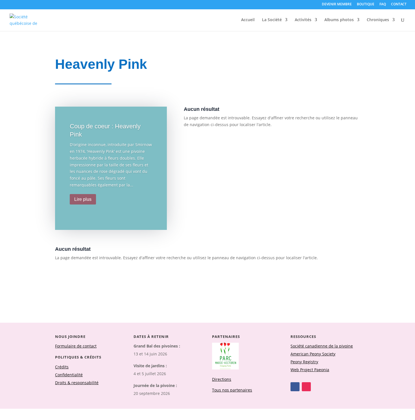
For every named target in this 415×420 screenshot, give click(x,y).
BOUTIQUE (365, 4)
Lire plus (82, 199)
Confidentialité (69, 374)
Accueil (248, 20)
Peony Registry (304, 361)
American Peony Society (312, 354)
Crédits (62, 367)
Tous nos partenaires (232, 390)
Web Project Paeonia (309, 369)
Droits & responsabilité (77, 382)
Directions (221, 379)
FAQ (382, 4)
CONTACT (399, 4)
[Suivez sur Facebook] (295, 386)
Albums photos (339, 20)
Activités (303, 20)
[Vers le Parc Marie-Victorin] (225, 368)
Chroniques (378, 20)
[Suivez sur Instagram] (306, 386)
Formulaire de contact (76, 346)
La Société (272, 20)
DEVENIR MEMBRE (337, 4)
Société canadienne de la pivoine (321, 346)
